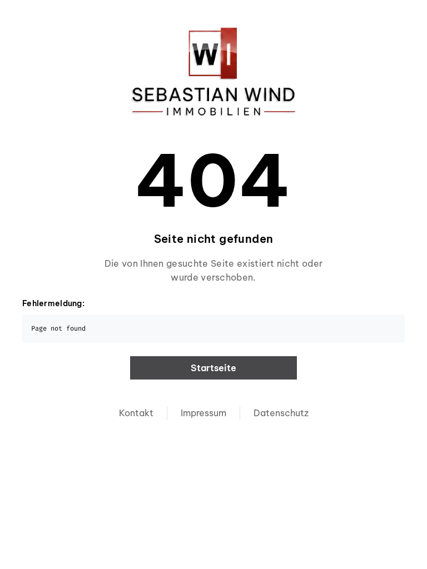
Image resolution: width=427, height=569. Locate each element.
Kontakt (136, 412)
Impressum (203, 412)
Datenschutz (281, 412)
